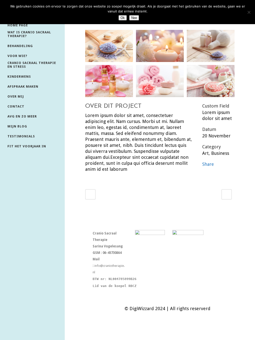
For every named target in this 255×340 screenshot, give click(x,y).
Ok (123, 18)
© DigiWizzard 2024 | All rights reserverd (167, 308)
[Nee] (248, 12)
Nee (134, 18)
